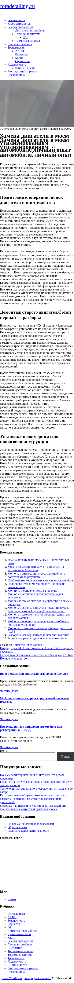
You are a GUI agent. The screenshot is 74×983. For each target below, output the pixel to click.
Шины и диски (25, 68)
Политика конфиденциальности (28, 830)
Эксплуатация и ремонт (23, 71)
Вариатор (21, 54)
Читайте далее (9, 690)
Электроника (16, 74)
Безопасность (16, 20)
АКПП (19, 51)
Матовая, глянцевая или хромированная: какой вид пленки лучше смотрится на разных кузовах (33, 807)
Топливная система (27, 33)
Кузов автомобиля (19, 23)
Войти (12, 899)
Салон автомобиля (20, 44)
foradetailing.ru (17, 6)
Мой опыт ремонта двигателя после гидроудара (38, 607)
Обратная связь (17, 827)
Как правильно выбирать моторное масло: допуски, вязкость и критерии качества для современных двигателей (33, 799)
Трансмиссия (16, 47)
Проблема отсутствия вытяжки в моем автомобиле (40, 580)
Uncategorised (16, 913)
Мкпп (19, 57)
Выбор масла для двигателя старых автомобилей (34, 673)
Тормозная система (27, 40)
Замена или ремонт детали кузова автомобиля (37, 638)
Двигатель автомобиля (30, 30)
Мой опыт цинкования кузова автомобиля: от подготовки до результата (37, 575)
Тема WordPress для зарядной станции (26, 978)
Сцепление (22, 61)
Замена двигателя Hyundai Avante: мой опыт (36, 611)
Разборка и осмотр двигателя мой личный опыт (38, 635)
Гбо (25, 37)
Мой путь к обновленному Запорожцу (32, 590)
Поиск (4, 750)
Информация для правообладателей (31, 823)
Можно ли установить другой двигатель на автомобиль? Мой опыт (36, 568)
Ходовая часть (17, 64)
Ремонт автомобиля (20, 27)
